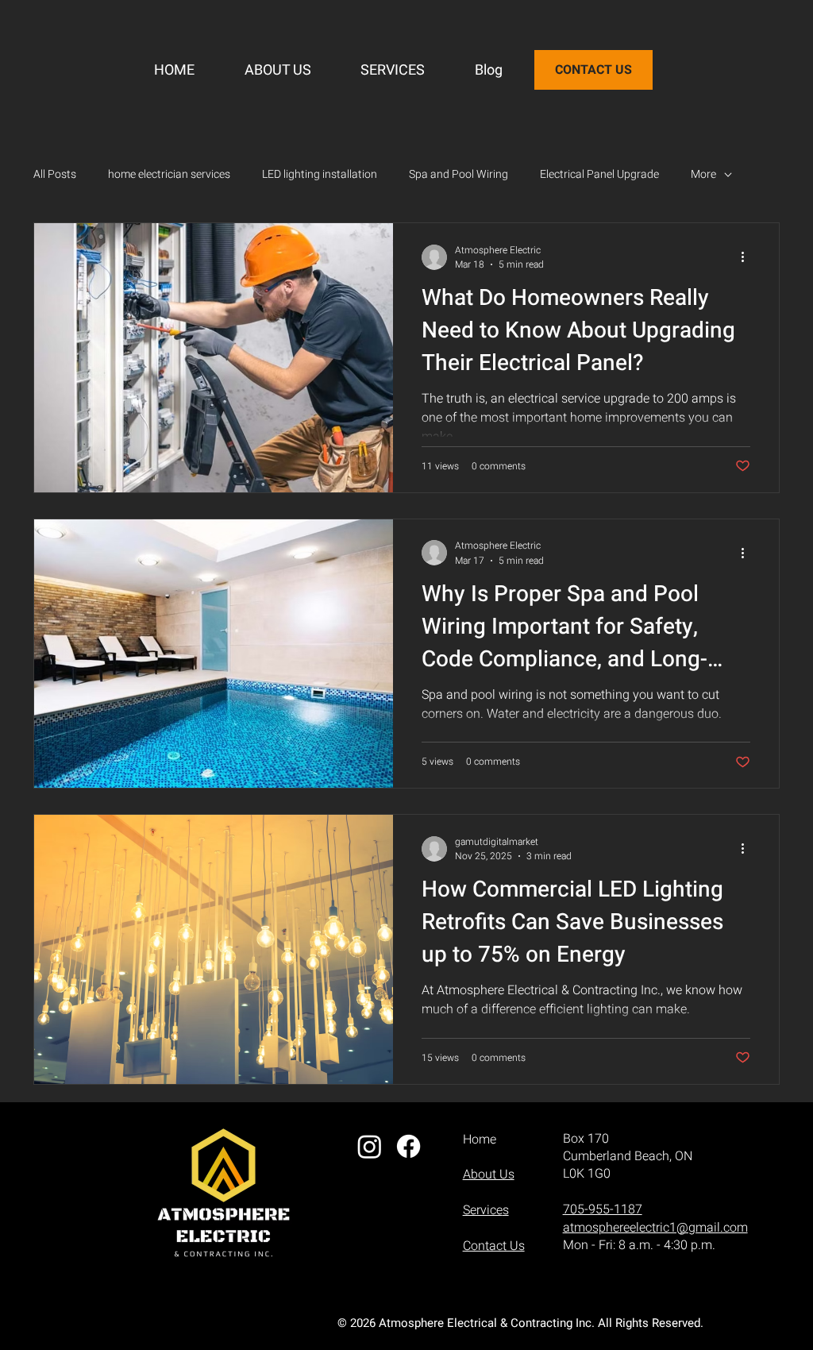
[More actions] (747, 257)
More (703, 175)
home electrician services (169, 175)
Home (479, 1139)
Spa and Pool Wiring (458, 175)
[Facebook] (408, 1146)
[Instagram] (369, 1146)
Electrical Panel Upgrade (599, 175)
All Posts (54, 175)
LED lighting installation (319, 175)
